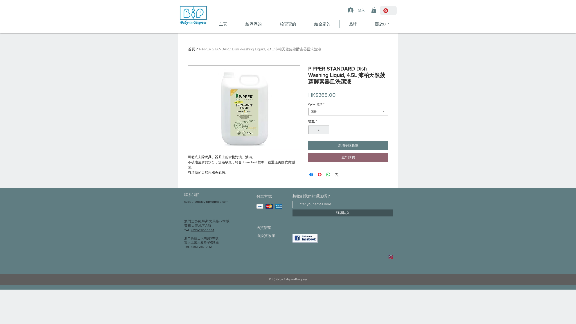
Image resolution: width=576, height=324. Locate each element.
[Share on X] (337, 174)
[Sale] (391, 257)
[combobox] (348, 111)
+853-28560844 (202, 230)
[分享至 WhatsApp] (328, 174)
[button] (373, 10)
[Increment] (325, 130)
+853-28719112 (201, 246)
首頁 (191, 49)
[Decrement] (312, 130)
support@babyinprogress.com (206, 201)
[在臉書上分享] (311, 174)
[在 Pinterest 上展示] (319, 174)
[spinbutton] (318, 130)
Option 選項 (316, 104)
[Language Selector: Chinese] (388, 10)
